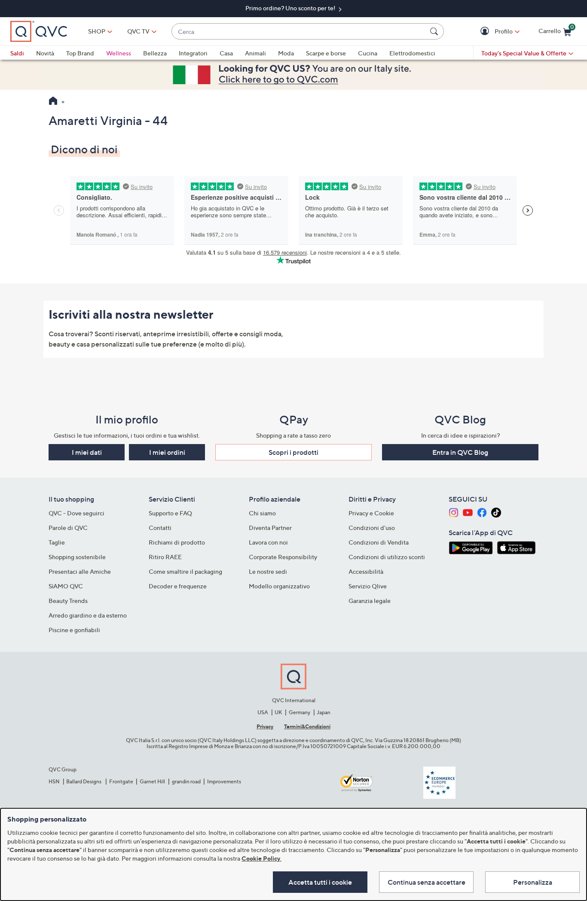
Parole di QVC (68, 527)
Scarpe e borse (326, 53)
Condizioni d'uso (372, 527)
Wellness (118, 53)
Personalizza (532, 882)
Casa (226, 53)
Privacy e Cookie (371, 513)
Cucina (367, 53)
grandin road (186, 781)
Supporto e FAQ (170, 513)
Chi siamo (262, 513)
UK (278, 712)
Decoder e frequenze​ (178, 586)
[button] (485, 31)
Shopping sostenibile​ (77, 556)
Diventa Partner (270, 527)
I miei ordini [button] (167, 452)
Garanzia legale (370, 600)
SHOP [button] (96, 31)
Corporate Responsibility (283, 556)
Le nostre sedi (268, 571)
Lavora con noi (268, 542)
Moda (286, 53)
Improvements (224, 781)
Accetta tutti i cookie (320, 882)
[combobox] (299, 32)
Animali (255, 53)
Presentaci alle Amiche (80, 571)
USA (262, 712)
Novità (45, 53)
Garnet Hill (152, 781)
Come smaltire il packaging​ (185, 571)
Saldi (17, 53)
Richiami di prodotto (177, 542)
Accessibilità (366, 571)
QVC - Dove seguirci (76, 513)
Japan (323, 712)
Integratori (193, 53)
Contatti (160, 527)
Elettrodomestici (412, 53)
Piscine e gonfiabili (74, 629)
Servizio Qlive (368, 586)
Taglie (57, 542)
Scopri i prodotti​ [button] (293, 452)
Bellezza (155, 53)
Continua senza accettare (426, 882)
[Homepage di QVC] (53, 102)
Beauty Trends (68, 600)
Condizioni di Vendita (379, 542)
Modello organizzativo (279, 586)
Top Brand (80, 53)
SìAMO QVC (66, 586)
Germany (299, 712)
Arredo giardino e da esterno (88, 615)
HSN (54, 781)
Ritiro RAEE (165, 556)
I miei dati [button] (87, 452)
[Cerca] (435, 31)
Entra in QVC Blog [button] (460, 452)
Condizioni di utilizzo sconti (387, 556)
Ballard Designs (84, 781)
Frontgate (121, 781)
